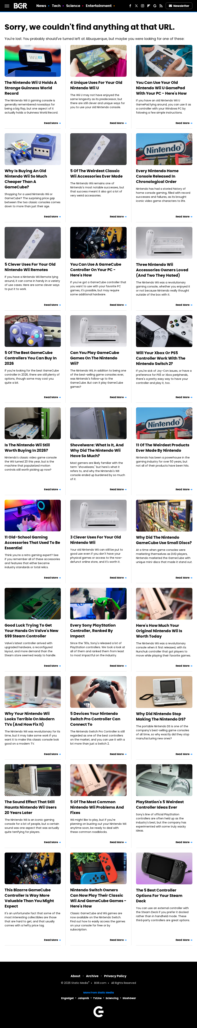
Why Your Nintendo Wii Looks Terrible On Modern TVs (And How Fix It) (29, 719)
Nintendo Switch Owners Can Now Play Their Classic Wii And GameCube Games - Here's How (98, 898)
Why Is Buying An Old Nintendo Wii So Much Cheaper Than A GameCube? (26, 179)
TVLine (97, 998)
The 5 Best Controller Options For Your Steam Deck (159, 895)
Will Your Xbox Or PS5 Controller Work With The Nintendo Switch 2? (160, 358)
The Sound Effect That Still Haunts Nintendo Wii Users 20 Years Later (31, 807)
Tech (56, 5)
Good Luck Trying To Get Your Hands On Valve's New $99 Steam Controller (31, 631)
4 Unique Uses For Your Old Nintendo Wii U (96, 85)
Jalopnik (83, 998)
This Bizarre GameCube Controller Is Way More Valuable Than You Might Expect (29, 898)
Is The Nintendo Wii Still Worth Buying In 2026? (27, 447)
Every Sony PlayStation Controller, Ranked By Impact (93, 631)
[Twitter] (136, 5)
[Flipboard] (148, 5)
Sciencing (112, 998)
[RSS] (161, 5)
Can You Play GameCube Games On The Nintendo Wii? (94, 358)
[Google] (154, 5)
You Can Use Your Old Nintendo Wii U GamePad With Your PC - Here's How (161, 88)
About (75, 976)
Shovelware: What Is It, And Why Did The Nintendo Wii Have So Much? (97, 450)
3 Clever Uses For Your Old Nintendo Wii (95, 540)
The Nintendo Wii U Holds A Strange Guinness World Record (31, 88)
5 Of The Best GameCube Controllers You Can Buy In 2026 (31, 358)
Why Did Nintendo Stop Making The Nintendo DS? (161, 716)
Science (73, 5)
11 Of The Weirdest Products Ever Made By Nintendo (162, 447)
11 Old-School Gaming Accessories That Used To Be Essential (32, 542)
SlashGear (129, 998)
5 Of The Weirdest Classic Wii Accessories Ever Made (96, 173)
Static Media (79, 983)
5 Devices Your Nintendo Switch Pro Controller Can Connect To (95, 719)
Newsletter (181, 6)
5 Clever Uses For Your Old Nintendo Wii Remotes (30, 267)
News (41, 5)
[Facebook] (130, 5)
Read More (51, 123)
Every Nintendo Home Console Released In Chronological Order (157, 176)
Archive (92, 976)
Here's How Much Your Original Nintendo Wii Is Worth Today (159, 631)
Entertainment (99, 5)
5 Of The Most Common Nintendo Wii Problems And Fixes (97, 807)
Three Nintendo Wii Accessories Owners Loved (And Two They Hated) (162, 270)
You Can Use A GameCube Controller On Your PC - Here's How (95, 270)
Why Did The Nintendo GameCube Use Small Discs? (164, 540)
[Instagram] (142, 5)
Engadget (67, 998)
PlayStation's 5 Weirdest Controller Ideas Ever (160, 804)
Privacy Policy (115, 976)
